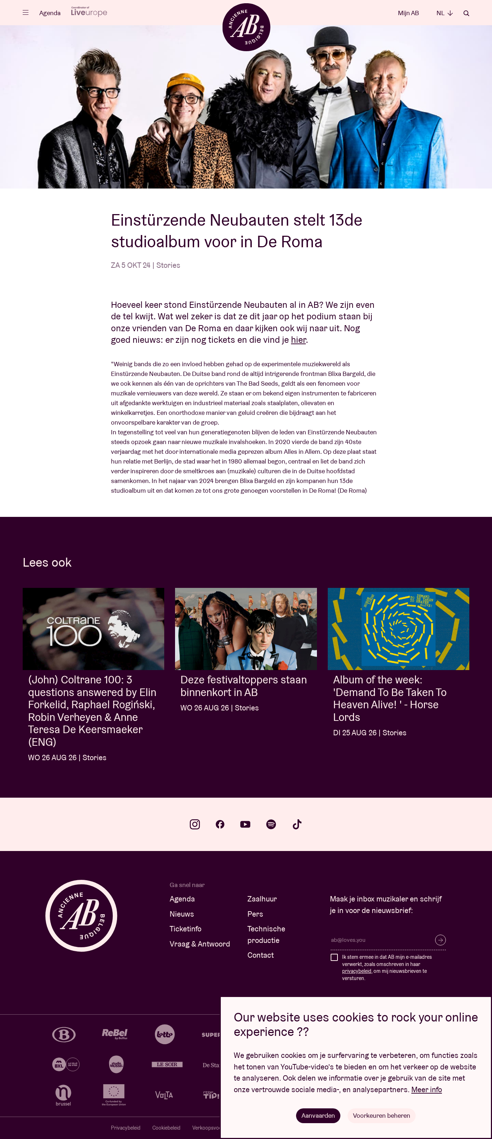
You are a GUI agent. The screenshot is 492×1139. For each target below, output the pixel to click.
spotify (271, 824)
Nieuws (182, 914)
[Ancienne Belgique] (246, 27)
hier (298, 339)
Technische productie (266, 934)
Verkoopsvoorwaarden (217, 1128)
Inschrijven (440, 940)
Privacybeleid (125, 1128)
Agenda (50, 13)
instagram (195, 824)
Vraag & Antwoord (200, 944)
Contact (260, 955)
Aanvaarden (318, 1115)
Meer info (426, 1089)
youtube (245, 824)
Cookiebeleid (166, 1128)
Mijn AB (408, 13)
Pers (255, 914)
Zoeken (466, 13)
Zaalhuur (262, 899)
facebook (220, 824)
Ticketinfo (185, 929)
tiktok (297, 824)
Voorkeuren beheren (381, 1115)
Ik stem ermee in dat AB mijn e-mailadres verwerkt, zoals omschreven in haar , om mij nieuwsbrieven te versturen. (387, 967)
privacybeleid (356, 971)
